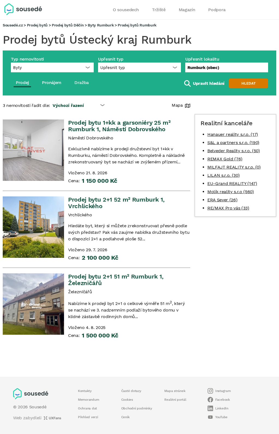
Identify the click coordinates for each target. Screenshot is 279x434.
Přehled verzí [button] (88, 417)
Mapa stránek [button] (174, 391)
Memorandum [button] (88, 400)
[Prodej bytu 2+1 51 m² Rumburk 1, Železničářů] (33, 304)
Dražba (81, 82)
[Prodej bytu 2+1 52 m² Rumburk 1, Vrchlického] (33, 227)
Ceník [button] (125, 417)
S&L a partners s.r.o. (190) (233, 142)
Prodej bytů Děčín (68, 25)
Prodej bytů (37, 25)
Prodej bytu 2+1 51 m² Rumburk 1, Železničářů (115, 279)
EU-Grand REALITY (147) (232, 183)
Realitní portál (175, 400)
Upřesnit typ (110, 59)
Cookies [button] (127, 400)
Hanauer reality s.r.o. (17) (232, 134)
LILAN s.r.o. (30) (223, 175)
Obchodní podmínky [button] (136, 408)
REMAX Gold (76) (224, 158)
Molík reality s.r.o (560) (230, 191)
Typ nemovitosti (27, 59)
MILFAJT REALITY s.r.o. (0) (233, 167)
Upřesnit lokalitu (202, 59)
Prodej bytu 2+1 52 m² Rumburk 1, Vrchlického (116, 202)
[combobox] (226, 67)
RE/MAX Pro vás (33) (228, 208)
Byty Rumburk (101, 25)
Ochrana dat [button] (87, 408)
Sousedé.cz (13, 25)
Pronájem (51, 82)
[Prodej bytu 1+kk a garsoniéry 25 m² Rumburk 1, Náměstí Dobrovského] (33, 150)
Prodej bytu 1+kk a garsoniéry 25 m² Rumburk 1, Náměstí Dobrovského (119, 126)
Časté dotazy (131, 391)
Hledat (248, 83)
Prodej (22, 82)
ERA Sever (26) (222, 199)
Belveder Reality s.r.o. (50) (233, 150)
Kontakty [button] (85, 391)
